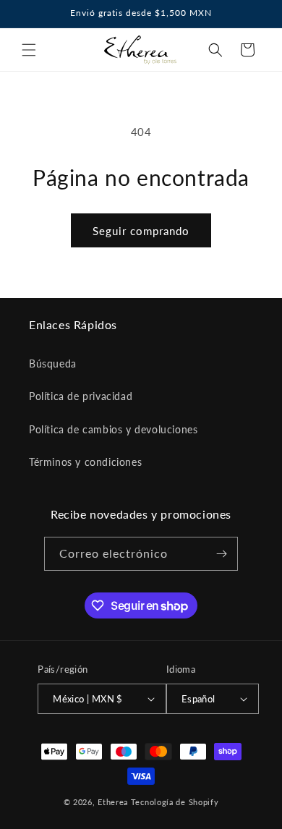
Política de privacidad (80, 396)
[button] (29, 50)
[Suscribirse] (221, 554)
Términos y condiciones (85, 462)
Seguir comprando (141, 230)
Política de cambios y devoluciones (113, 429)
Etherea (113, 802)
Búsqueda (53, 363)
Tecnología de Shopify (175, 802)
